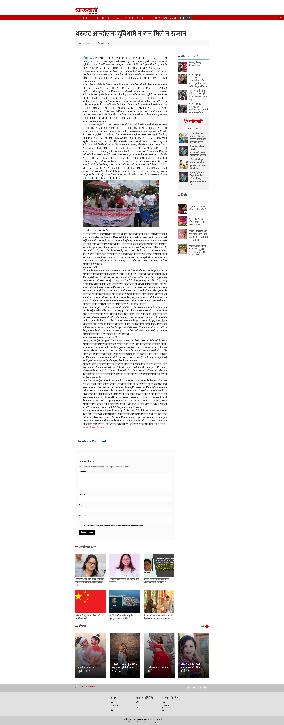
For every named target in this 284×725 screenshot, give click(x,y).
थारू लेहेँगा (165, 705)
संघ (137, 705)
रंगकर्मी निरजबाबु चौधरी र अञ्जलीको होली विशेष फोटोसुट (124, 667)
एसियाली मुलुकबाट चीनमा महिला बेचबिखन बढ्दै (89, 617)
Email (82, 505)
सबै (202, 626)
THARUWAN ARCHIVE (88, 686)
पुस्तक (164, 710)
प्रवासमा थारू (115, 705)
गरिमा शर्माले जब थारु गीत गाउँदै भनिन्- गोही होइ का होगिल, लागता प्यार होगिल (198, 235)
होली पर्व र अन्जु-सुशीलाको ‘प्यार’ (86, 669)
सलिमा (149, 18)
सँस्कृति (113, 710)
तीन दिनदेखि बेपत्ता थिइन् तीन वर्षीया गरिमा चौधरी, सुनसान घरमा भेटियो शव (198, 178)
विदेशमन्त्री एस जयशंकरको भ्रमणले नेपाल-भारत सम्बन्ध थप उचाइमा (158, 617)
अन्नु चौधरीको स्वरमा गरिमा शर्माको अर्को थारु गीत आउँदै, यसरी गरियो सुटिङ (198, 250)
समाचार (85, 18)
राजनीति (95, 18)
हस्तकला (165, 707)
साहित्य (157, 18)
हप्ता (189, 128)
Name (82, 495)
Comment (83, 472)
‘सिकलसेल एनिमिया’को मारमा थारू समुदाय (124, 580)
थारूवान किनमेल (185, 18)
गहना (163, 702)
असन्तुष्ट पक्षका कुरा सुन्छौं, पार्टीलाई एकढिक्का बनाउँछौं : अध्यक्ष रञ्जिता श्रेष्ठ (89, 582)
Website (82, 515)
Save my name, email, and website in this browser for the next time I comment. (114, 526)
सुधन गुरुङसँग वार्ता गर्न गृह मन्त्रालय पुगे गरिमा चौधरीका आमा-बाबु (198, 95)
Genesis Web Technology (146, 721)
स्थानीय (138, 707)
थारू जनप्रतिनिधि (107, 18)
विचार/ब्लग (129, 18)
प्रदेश (137, 702)
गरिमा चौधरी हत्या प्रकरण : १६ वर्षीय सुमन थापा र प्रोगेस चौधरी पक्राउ (197, 164)
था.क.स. (140, 18)
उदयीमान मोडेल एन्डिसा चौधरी (157, 669)
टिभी (165, 18)
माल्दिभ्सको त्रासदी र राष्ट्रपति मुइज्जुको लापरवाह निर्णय (121, 617)
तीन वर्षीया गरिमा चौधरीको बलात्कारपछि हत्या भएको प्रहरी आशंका (198, 151)
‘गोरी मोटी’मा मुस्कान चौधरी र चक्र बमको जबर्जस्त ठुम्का (198, 222)
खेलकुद (119, 18)
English (173, 18)
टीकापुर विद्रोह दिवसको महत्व (195, 64)
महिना (196, 128)
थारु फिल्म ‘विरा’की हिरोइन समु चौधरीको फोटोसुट (190, 667)
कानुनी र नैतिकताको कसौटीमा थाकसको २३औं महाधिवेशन (156, 580)
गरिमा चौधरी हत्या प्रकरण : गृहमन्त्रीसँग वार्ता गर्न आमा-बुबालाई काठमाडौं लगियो (198, 108)
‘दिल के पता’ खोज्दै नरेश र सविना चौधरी (197, 208)
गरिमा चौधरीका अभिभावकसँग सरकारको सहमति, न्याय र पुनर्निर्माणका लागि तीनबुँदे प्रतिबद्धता (198, 80)
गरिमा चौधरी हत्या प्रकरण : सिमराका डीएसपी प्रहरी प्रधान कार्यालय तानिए (198, 138)
